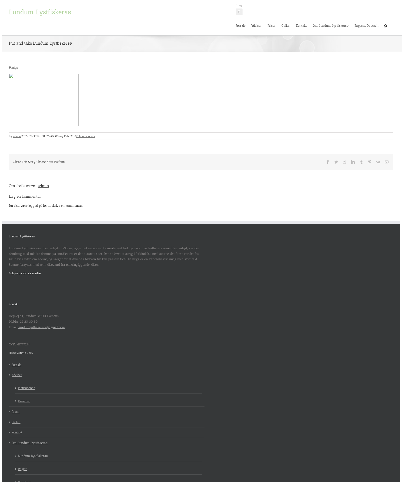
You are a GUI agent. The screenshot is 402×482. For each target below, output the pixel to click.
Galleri (16, 422)
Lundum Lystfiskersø (33, 456)
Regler (22, 469)
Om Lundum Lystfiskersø (30, 443)
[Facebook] (10, 285)
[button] (385, 25)
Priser (16, 412)
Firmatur (24, 401)
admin (17, 136)
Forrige (13, 67)
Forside (16, 365)
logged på (35, 206)
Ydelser (17, 375)
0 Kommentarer (85, 136)
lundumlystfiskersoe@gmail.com (41, 327)
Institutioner (26, 388)
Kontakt (17, 432)
